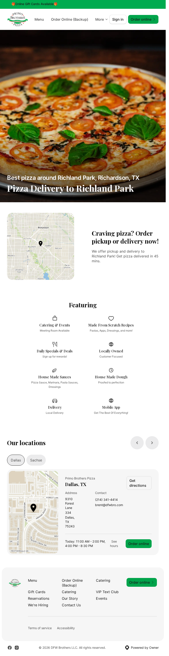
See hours (114, 543)
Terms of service (40, 628)
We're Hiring (38, 605)
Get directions (137, 483)
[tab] (16, 460)
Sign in (118, 19)
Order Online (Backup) (72, 582)
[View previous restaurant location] (137, 442)
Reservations (38, 598)
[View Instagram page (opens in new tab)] (16, 647)
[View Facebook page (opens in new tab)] (9, 647)
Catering (103, 580)
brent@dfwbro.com (109, 505)
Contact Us (71, 605)
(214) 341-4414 (106, 500)
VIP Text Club (107, 592)
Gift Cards (36, 592)
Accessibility (66, 628)
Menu (80, 19)
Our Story (70, 598)
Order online (138, 543)
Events (101, 598)
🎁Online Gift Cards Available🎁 (34, 4)
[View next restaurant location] (152, 442)
